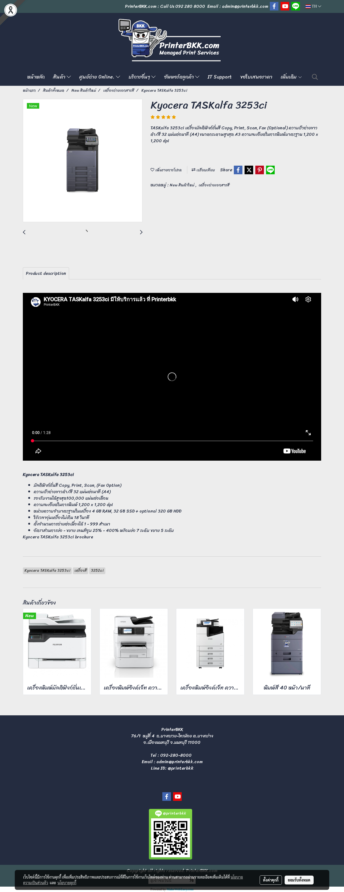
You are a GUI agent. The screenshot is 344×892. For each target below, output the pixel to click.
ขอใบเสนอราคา (256, 77)
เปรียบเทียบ (205, 170)
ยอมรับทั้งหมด (299, 879)
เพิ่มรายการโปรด (168, 170)
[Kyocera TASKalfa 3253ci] (82, 160)
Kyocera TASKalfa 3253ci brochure (58, 537)
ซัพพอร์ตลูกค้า (179, 77)
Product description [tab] (46, 273)
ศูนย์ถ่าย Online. (97, 77)
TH (314, 6)
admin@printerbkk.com (179, 762)
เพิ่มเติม (289, 77)
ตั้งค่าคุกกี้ (270, 879)
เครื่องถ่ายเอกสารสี (214, 185)
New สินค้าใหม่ (182, 185)
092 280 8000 (190, 6)
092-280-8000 (176, 755)
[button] (315, 77)
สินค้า (60, 77)
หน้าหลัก (36, 77)
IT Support (219, 77)
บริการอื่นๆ (139, 77)
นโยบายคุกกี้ (67, 882)
